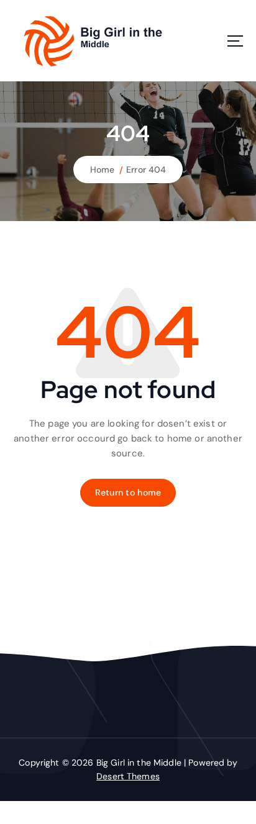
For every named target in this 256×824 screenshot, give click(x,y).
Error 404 (146, 169)
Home (102, 169)
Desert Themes (128, 776)
